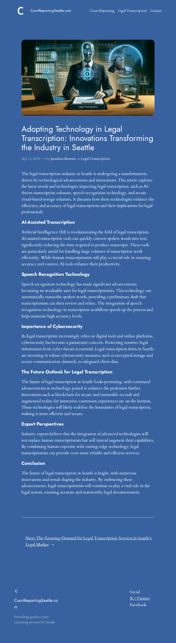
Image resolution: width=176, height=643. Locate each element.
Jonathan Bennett (63, 158)
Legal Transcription (95, 158)
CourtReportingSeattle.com (50, 10)
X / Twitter (140, 598)
